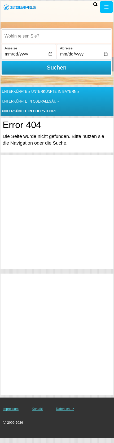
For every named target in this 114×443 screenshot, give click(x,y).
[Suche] (95, 4)
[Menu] (106, 7)
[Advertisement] (57, 212)
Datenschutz (65, 409)
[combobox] (56, 36)
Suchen (56, 67)
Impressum (11, 409)
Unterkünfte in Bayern (53, 92)
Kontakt (37, 409)
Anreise (11, 48)
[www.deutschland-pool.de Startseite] (20, 7)
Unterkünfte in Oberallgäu (29, 101)
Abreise (66, 48)
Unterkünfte (14, 92)
